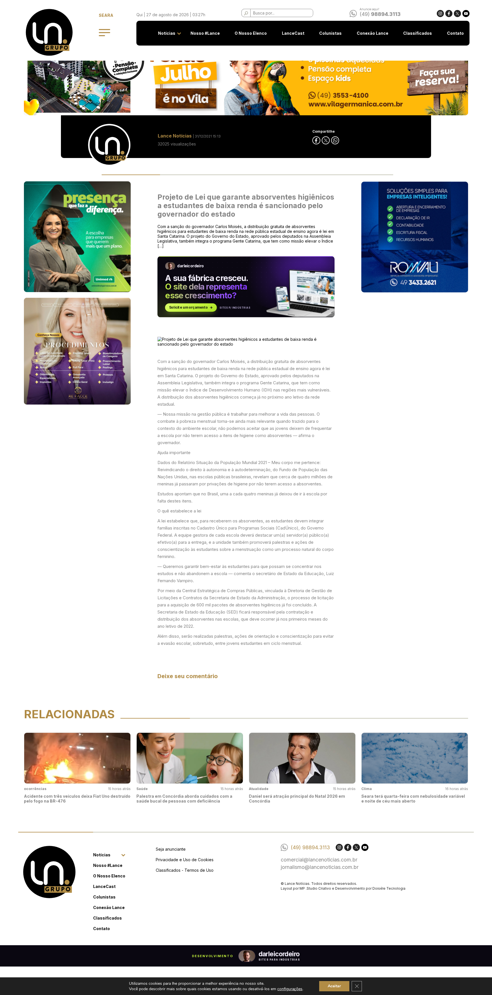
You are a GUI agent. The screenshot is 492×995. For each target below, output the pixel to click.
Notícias (166, 33)
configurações (289, 989)
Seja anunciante (171, 849)
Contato (455, 33)
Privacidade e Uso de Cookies (185, 859)
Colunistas (330, 33)
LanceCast (293, 33)
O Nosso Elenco (251, 33)
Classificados (417, 33)
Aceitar (334, 986)
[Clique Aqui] (246, 77)
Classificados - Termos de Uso (185, 870)
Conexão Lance (372, 33)
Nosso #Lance (205, 33)
